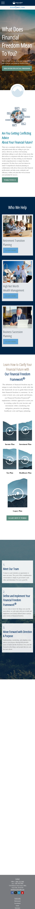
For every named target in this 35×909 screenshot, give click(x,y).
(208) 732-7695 (19, 881)
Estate (17, 905)
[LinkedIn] (19, 892)
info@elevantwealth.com (17, 889)
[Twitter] (15, 892)
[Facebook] (12, 892)
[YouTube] (22, 892)
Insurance (17, 908)
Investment (17, 903)
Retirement (17, 901)
